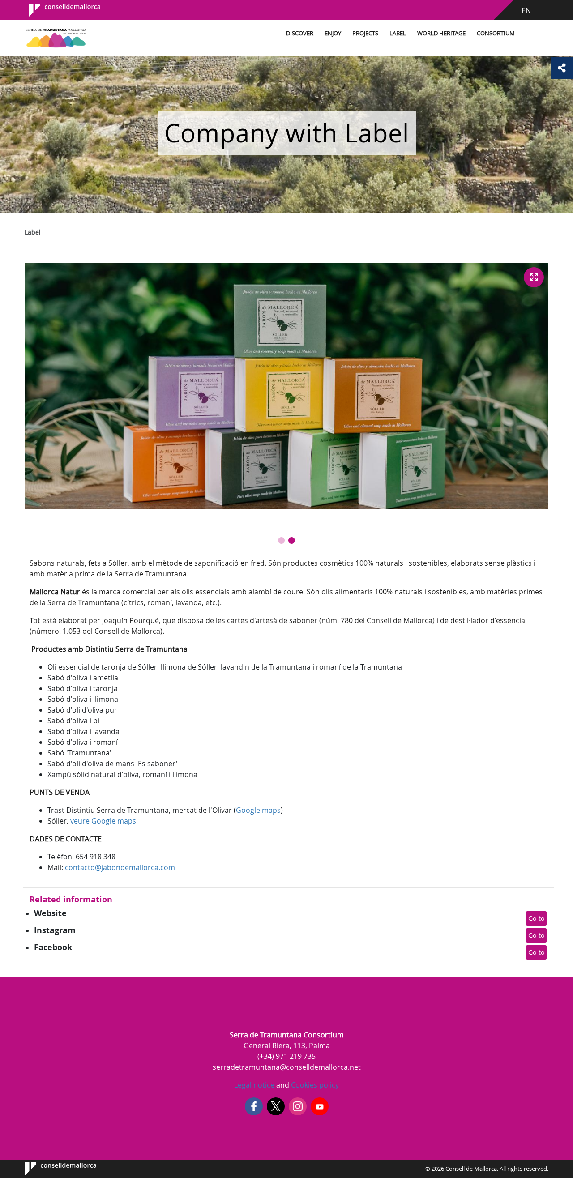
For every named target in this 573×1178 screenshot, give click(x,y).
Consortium (496, 33)
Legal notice (254, 1085)
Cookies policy (314, 1085)
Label (397, 33)
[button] (281, 540)
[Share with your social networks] (562, 68)
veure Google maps (103, 821)
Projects (365, 33)
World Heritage (441, 33)
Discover (299, 33)
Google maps (258, 810)
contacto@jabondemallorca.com (120, 867)
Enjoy (333, 33)
